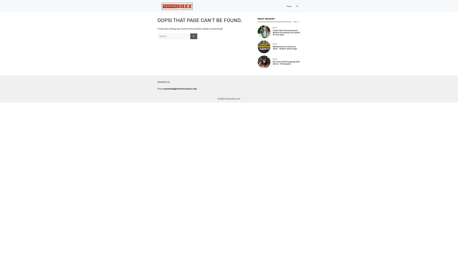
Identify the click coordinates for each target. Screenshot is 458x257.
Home (289, 6)
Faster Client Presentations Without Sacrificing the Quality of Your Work (286, 32)
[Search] (193, 36)
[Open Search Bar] (297, 6)
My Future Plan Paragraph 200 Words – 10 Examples (286, 63)
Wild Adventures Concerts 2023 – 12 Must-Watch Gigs (285, 48)
